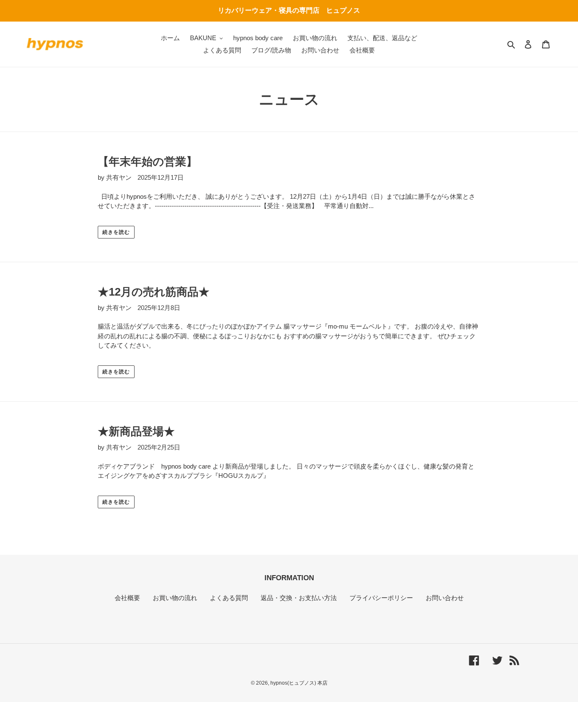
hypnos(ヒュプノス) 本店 (299, 683)
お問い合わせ (445, 597)
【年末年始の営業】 (147, 161)
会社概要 (127, 597)
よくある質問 (229, 597)
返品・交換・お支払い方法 (299, 597)
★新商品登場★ (136, 431)
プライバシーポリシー (381, 597)
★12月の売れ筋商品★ (153, 291)
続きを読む (116, 232)
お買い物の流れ (175, 597)
